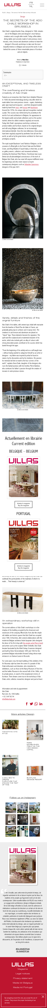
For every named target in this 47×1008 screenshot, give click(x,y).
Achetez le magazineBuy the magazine (23, 504)
